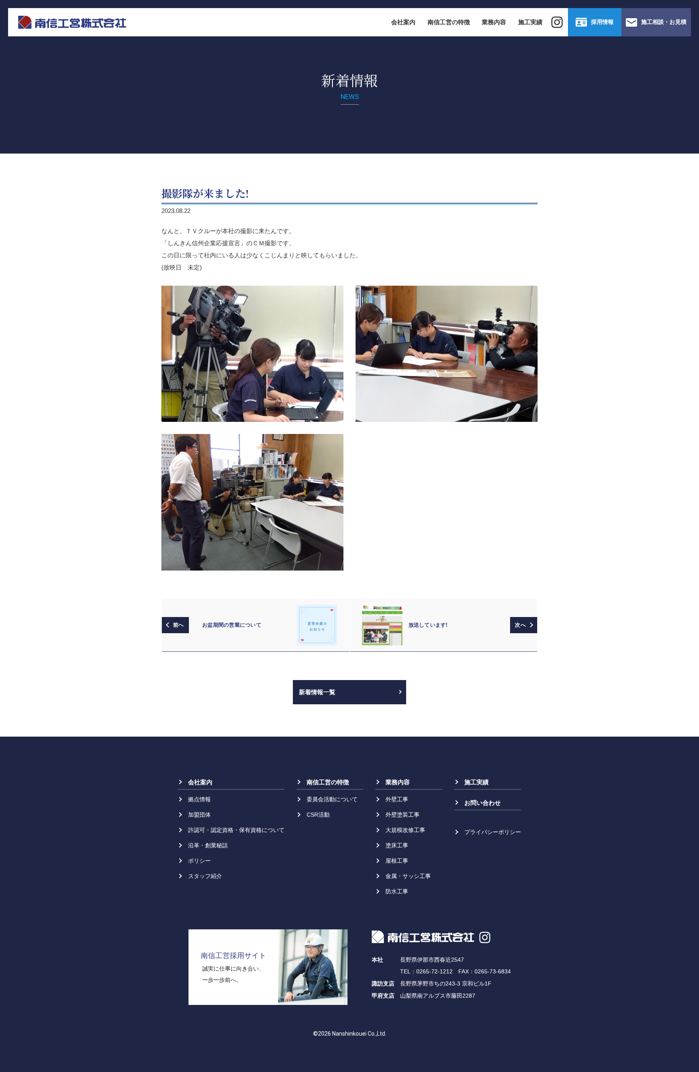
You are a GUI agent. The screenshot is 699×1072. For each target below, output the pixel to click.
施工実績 (530, 22)
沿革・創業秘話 (208, 845)
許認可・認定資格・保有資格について (236, 830)
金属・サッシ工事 (408, 876)
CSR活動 (318, 814)
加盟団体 (199, 814)
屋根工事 (397, 860)
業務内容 (494, 22)
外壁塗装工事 (402, 814)
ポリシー (199, 860)
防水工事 (397, 891)
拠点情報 (199, 799)
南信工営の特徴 (449, 22)
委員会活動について (332, 799)
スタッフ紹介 (205, 876)
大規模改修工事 (405, 830)
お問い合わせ (482, 802)
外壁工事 (397, 799)
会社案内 (403, 22)
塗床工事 (397, 845)
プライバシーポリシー (492, 832)
